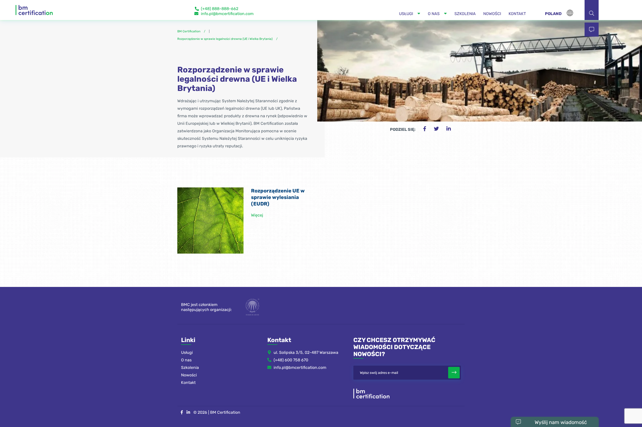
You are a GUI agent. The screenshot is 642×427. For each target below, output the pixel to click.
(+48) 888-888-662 (219, 8)
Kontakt (188, 382)
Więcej (257, 215)
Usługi (187, 352)
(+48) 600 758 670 (291, 360)
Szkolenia (190, 367)
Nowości (189, 375)
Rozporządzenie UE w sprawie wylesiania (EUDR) (278, 197)
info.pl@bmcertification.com (227, 13)
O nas (186, 360)
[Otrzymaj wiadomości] (454, 372)
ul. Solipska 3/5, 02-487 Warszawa (306, 352)
